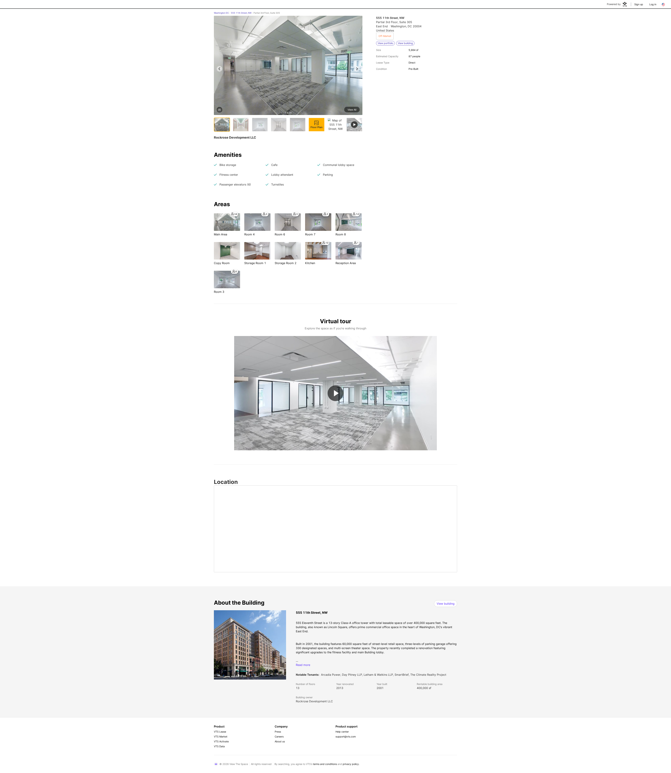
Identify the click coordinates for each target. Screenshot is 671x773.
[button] (288, 66)
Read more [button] (303, 665)
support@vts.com (346, 736)
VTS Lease (220, 731)
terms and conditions (325, 763)
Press (278, 731)
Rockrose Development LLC (314, 701)
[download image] (219, 110)
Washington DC (221, 13)
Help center (342, 731)
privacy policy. (351, 763)
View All (352, 109)
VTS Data (219, 746)
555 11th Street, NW (241, 13)
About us (280, 741)
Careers (279, 736)
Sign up (638, 4)
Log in (652, 4)
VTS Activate (221, 741)
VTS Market (220, 736)
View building (445, 603)
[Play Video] (335, 393)
